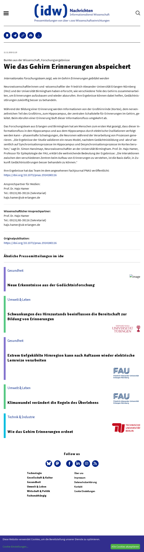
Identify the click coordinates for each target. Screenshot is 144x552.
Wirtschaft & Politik (38, 491)
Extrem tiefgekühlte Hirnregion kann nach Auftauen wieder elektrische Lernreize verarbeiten (71, 357)
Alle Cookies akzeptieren (125, 546)
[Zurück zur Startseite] (72, 13)
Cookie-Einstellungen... (15, 546)
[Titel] (7, 35)
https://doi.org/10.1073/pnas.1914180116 (30, 175)
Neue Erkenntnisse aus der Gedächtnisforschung (51, 285)
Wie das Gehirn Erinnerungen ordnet (40, 431)
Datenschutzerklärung (85, 482)
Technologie (34, 473)
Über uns (78, 473)
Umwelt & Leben (36, 486)
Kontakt (78, 486)
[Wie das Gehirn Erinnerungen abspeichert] (15, 35)
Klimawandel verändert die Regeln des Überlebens (53, 402)
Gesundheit (34, 482)
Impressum (80, 477)
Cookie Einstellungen (84, 491)
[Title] (23, 35)
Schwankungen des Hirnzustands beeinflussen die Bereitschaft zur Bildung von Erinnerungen (67, 316)
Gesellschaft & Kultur (40, 477)
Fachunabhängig (36, 495)
